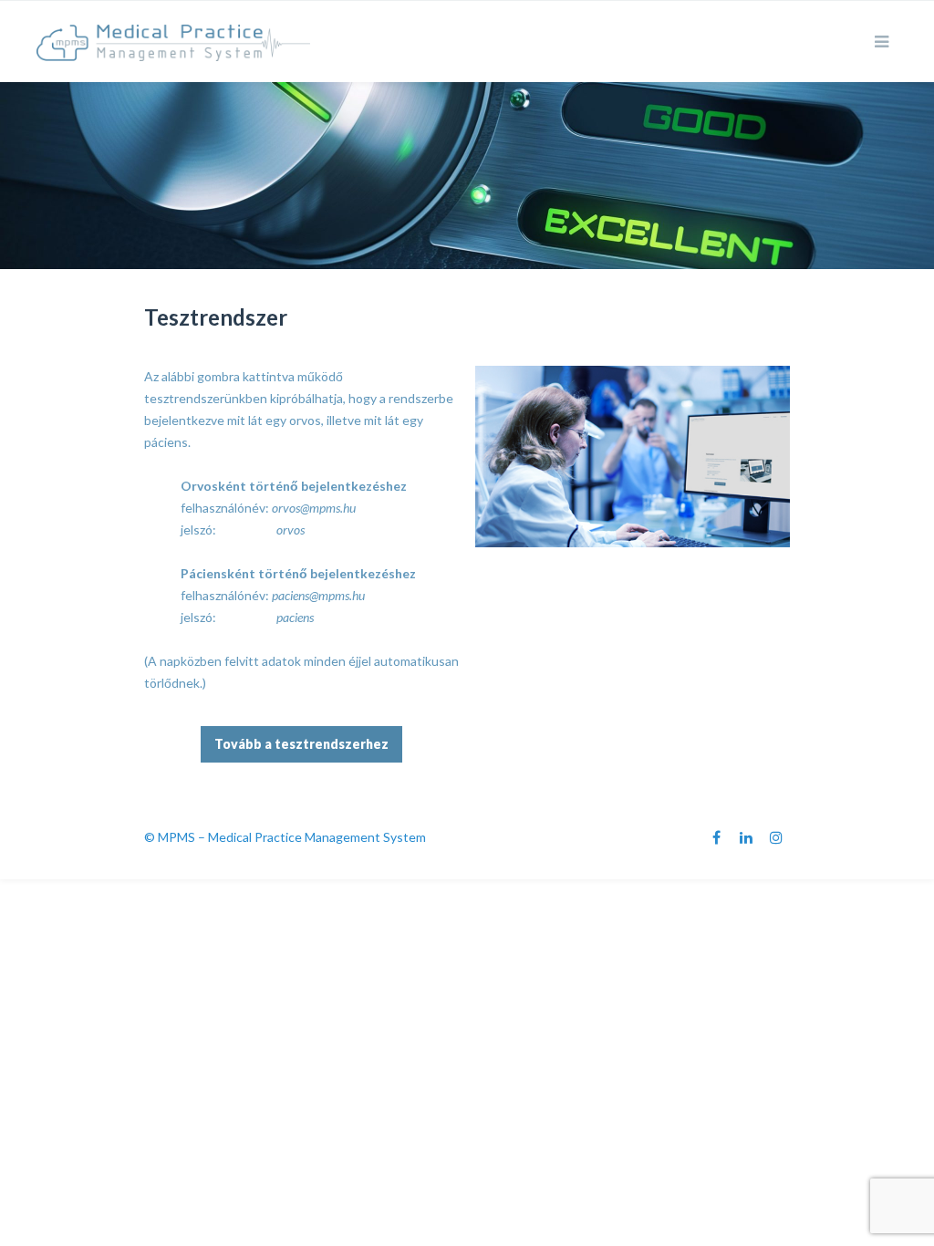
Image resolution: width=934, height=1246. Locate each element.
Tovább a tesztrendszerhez (301, 744)
